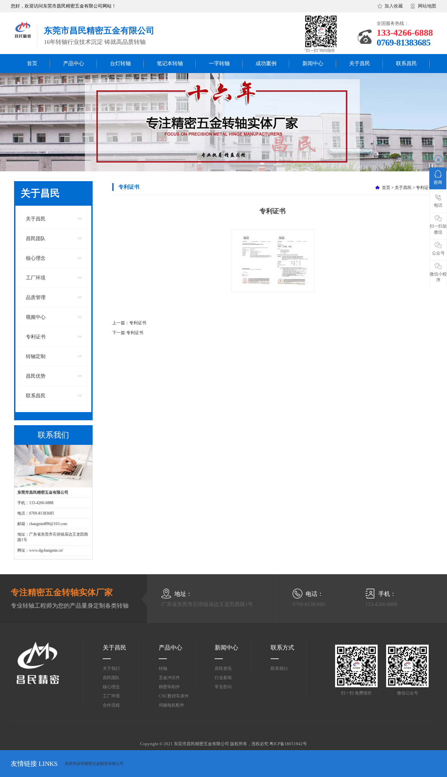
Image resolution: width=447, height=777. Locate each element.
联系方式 (282, 647)
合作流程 (111, 705)
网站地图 (427, 6)
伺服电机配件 (171, 705)
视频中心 (35, 317)
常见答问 (223, 686)
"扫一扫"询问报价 (319, 50)
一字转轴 (219, 63)
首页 (32, 63)
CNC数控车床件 (174, 695)
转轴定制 (35, 356)
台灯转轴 (120, 63)
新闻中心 (312, 63)
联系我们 (279, 668)
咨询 (438, 182)
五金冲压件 (169, 677)
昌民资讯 (223, 668)
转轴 (163, 668)
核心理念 (35, 258)
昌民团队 (35, 238)
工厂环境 (35, 277)
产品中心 (73, 63)
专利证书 (35, 336)
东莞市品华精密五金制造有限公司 (94, 763)
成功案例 (266, 63)
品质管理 (35, 297)
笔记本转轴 (170, 63)
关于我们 (111, 668)
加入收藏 (393, 6)
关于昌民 (359, 63)
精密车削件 (169, 686)
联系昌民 (406, 63)
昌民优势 (35, 376)
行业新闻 (223, 677)
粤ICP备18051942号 (288, 743)
